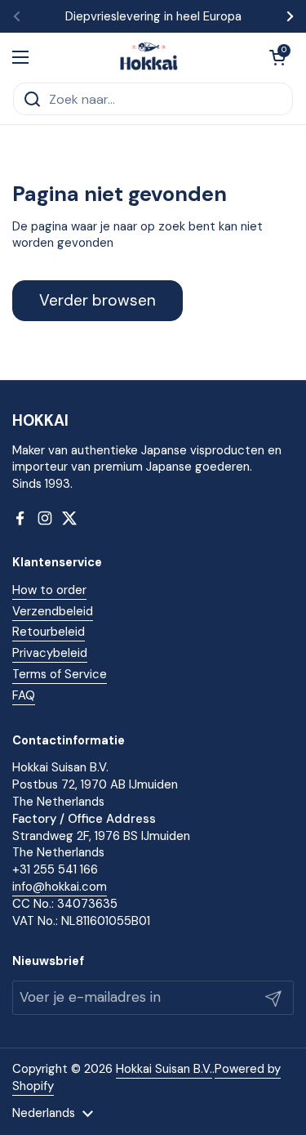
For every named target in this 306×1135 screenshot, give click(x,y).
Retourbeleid (48, 631)
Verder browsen (97, 300)
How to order (49, 590)
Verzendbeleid (52, 611)
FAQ (23, 695)
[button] (277, 57)
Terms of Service (59, 674)
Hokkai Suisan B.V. (164, 1069)
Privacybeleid (49, 653)
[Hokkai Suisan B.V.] (149, 57)
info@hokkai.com (59, 886)
